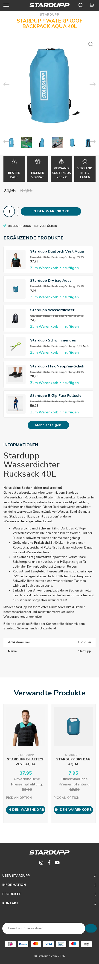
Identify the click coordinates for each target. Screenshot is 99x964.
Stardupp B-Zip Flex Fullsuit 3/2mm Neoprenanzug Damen (56, 395)
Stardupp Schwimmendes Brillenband (53, 340)
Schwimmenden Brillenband (36, 628)
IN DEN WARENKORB (50, 211)
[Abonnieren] (91, 928)
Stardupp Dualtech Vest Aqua (57, 251)
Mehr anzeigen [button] (48, 425)
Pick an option (19, 798)
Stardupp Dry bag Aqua (51, 280)
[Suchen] (82, 5)
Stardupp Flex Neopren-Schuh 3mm (57, 366)
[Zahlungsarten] (10, 944)
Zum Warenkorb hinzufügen (54, 267)
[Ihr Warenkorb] (92, 5)
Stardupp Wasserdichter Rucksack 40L (52, 310)
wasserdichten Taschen (69, 581)
